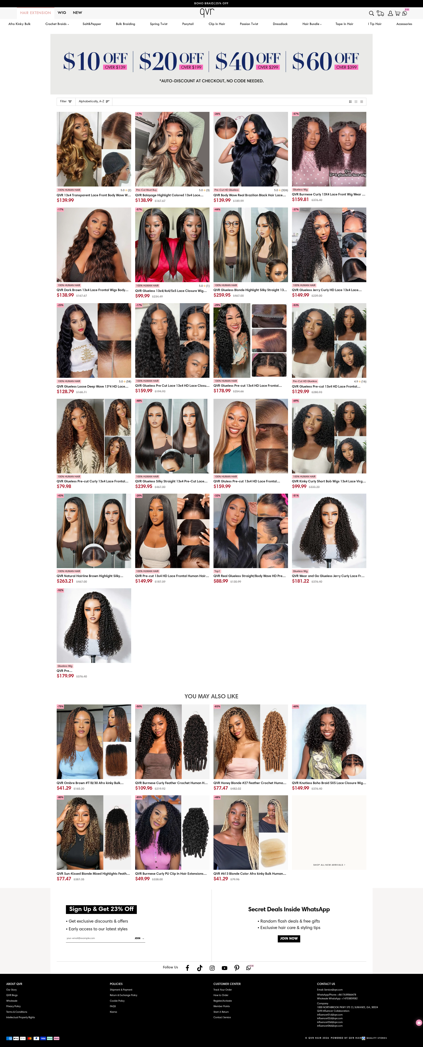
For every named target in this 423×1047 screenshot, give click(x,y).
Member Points (221, 1006)
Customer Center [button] (227, 984)
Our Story (11, 990)
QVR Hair (315, 1038)
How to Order (220, 995)
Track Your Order (222, 990)
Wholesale (11, 1001)
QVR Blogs (12, 995)
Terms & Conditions (16, 1012)
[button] (56, 24)
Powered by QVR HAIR (346, 1038)
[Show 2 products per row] (350, 102)
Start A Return (221, 1012)
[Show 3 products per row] (356, 102)
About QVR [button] (14, 984)
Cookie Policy (117, 1001)
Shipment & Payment (121, 990)
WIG (62, 13)
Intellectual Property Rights (20, 1017)
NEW (77, 13)
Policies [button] (116, 984)
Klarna (113, 1012)
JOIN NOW (289, 939)
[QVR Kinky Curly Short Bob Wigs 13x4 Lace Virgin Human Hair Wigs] (329, 483)
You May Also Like (211, 697)
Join (139, 938)
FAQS (113, 1006)
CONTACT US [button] (326, 984)
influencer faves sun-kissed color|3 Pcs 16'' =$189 (212, 3)
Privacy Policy (13, 1006)
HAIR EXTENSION (35, 13)
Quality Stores (376, 1038)
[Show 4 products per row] (362, 102)
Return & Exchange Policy (123, 995)
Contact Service (222, 1017)
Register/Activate (222, 1001)
